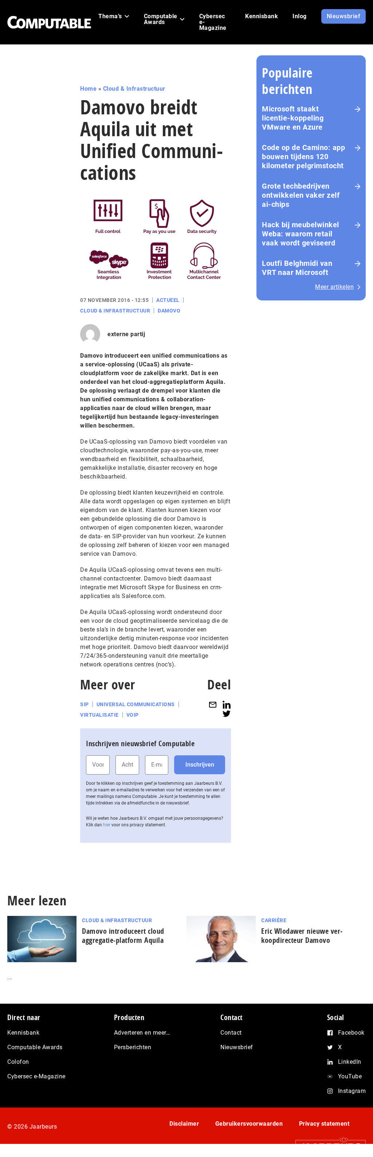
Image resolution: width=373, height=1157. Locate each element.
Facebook (351, 1032)
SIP (84, 704)
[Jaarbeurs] (327, 1146)
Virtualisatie (99, 715)
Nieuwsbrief (236, 1047)
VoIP (132, 715)
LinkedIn (349, 1061)
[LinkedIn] (226, 704)
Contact (231, 1032)
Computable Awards (35, 1047)
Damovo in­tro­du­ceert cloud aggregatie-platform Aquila (123, 935)
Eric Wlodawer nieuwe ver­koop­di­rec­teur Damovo (301, 935)
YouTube (350, 1076)
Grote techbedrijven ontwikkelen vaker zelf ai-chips (300, 195)
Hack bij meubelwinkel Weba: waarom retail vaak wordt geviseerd (300, 233)
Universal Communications (136, 704)
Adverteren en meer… (142, 1032)
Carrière (273, 920)
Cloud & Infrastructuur (134, 88)
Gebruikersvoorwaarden (249, 1123)
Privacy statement (324, 1123)
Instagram (352, 1090)
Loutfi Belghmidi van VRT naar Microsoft (297, 268)
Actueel (168, 300)
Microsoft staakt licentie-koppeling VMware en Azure (292, 118)
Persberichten (133, 1047)
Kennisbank (23, 1032)
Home (88, 88)
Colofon (18, 1061)
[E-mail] (212, 704)
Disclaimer (184, 1123)
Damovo (169, 311)
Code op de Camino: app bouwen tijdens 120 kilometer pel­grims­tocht (303, 156)
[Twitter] (226, 713)
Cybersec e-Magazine (36, 1076)
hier (106, 824)
